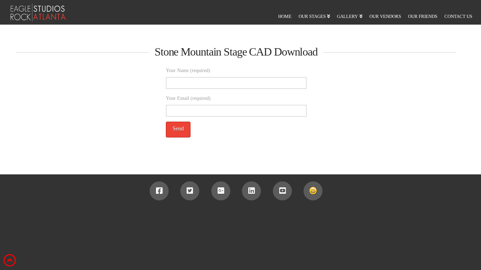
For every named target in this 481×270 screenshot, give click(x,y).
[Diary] (313, 190)
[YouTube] (282, 190)
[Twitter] (189, 190)
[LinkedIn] (251, 190)
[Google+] (220, 190)
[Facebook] (159, 190)
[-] (33, 12)
